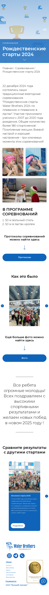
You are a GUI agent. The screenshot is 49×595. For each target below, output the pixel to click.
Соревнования (24, 362)
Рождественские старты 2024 (21, 365)
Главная (8, 362)
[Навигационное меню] (44, 29)
